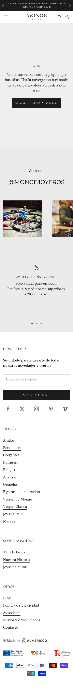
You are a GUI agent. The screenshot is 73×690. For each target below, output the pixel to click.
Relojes (9, 470)
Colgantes (11, 455)
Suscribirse (36, 395)
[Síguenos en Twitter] (22, 409)
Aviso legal (11, 613)
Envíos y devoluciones (21, 620)
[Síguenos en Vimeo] (65, 409)
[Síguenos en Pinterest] (51, 409)
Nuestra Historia (16, 560)
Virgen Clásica (15, 507)
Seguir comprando (36, 103)
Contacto (10, 627)
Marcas (9, 521)
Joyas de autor (15, 567)
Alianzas (10, 477)
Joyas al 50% (13, 514)
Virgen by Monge (17, 499)
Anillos (8, 440)
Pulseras (10, 462)
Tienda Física (14, 552)
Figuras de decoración (21, 492)
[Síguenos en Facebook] (8, 409)
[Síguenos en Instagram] (36, 409)
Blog (7, 598)
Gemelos (10, 484)
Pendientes (12, 448)
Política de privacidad (21, 605)
